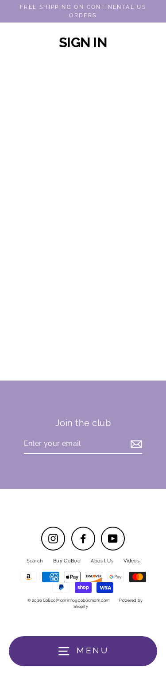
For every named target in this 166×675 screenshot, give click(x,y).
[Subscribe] (135, 444)
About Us (102, 561)
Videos (131, 561)
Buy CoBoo (67, 561)
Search (35, 561)
